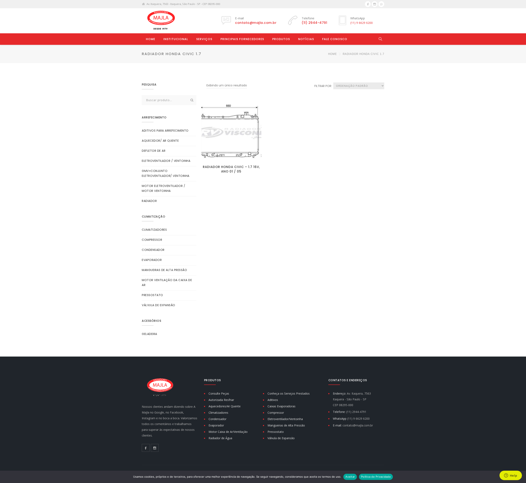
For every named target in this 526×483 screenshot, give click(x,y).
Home (150, 39)
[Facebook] (368, 4)
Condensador (217, 419)
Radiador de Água (220, 438)
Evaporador (216, 425)
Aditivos (273, 400)
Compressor (276, 413)
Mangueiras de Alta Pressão (286, 425)
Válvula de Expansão (281, 438)
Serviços (204, 39)
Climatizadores (218, 413)
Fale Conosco (334, 39)
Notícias (306, 39)
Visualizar (231, 156)
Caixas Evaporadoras (281, 406)
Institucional (175, 39)
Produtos (281, 39)
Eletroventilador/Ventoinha (285, 419)
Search (192, 100)
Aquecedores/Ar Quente (225, 406)
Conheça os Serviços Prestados (289, 393)
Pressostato (276, 432)
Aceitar (350, 476)
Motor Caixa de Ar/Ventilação (228, 432)
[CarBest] (160, 21)
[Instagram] (374, 4)
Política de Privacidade (376, 476)
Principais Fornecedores (242, 39)
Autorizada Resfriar (221, 400)
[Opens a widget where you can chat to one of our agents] (510, 476)
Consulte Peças (219, 393)
